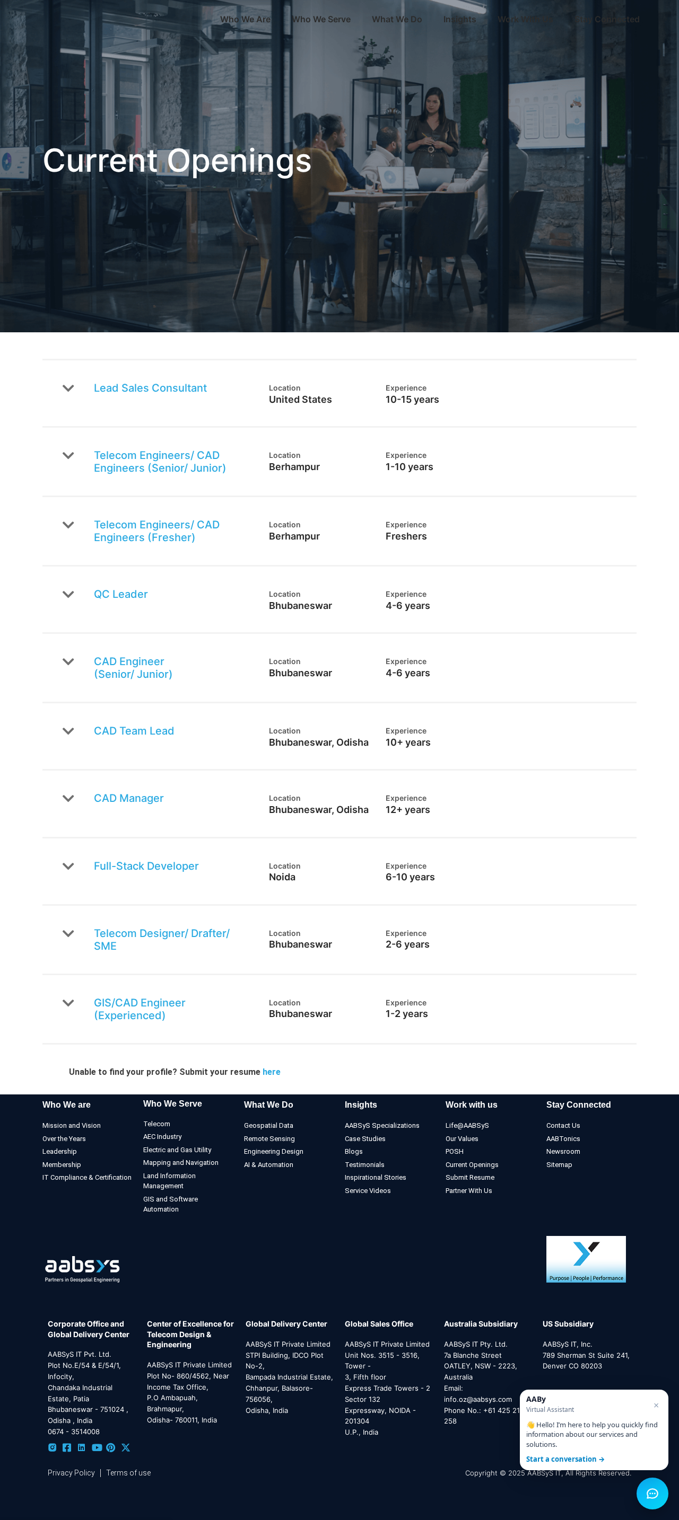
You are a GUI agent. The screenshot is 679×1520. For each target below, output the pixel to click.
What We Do (268, 1104)
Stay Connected (607, 19)
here (272, 1072)
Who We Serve (172, 1103)
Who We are (66, 1104)
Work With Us (525, 19)
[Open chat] (652, 1493)
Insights (459, 19)
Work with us (472, 1104)
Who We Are (245, 19)
